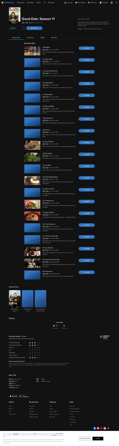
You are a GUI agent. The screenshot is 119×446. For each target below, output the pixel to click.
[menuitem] (92, 2)
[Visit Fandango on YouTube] (98, 428)
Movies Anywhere (54, 414)
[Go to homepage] (7, 2)
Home (10, 406)
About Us (72, 406)
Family (51, 409)
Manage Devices (33, 414)
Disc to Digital (53, 411)
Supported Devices (75, 409)
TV (9, 411)
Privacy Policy (59, 433)
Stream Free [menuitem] (21, 2)
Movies (11, 409)
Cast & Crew (30, 37)
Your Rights (54, 435)
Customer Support (74, 411)
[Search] (116, 2)
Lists (50, 406)
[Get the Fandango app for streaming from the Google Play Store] (24, 396)
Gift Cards (52, 417)
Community (55, 328)
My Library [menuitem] (51, 2)
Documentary (17, 379)
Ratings (43, 37)
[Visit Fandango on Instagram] (104, 428)
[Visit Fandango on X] (101, 428)
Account (31, 409)
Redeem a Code (33, 417)
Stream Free (12, 414)
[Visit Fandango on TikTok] (108, 428)
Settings (31, 411)
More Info (54, 37)
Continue (98, 438)
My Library (32, 406)
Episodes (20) (16, 37)
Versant (16, 433)
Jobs (71, 425)
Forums (72, 414)
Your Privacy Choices (85, 438)
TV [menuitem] (44, 2)
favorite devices (96, 29)
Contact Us (73, 417)
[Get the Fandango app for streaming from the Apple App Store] (13, 396)
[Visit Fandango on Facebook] (94, 428)
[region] (59, 438)
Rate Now (64, 328)
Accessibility (73, 422)
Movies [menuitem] (38, 2)
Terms (34, 433)
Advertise (72, 419)
